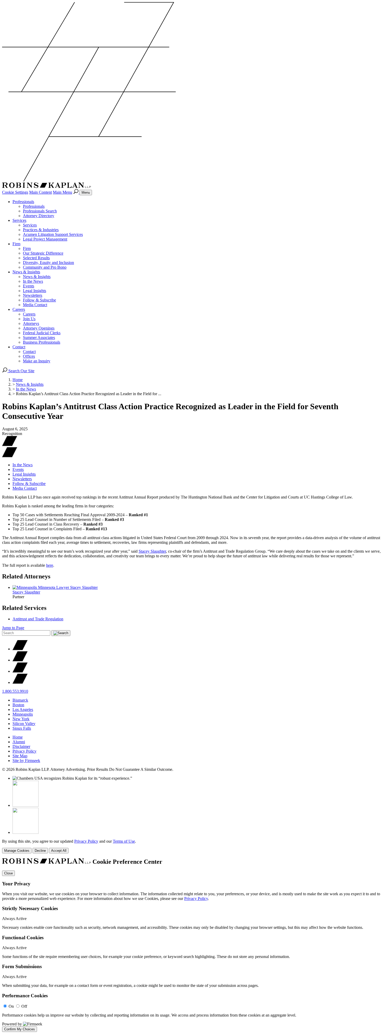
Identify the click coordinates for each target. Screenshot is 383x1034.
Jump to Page (13, 628)
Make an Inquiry (36, 361)
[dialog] (191, 846)
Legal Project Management (45, 239)
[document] (191, 945)
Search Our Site (20, 371)
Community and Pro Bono (44, 267)
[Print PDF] (9, 445)
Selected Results (36, 258)
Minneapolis (23, 714)
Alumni (19, 742)
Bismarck (20, 700)
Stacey (26, 592)
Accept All (58, 851)
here (49, 565)
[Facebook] (20, 660)
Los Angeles (23, 709)
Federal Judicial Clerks (41, 333)
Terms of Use (124, 841)
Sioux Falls (22, 728)
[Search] (76, 192)
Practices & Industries (41, 230)
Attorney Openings (38, 328)
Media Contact (35, 304)
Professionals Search (40, 211)
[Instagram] (20, 682)
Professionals (23, 201)
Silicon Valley (24, 723)
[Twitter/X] (20, 649)
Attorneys (31, 323)
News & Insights (26, 272)
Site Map (20, 756)
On (11, 1006)
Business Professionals (41, 342)
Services (19, 220)
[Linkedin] (20, 671)
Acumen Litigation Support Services (53, 234)
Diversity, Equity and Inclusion (48, 262)
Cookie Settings (15, 192)
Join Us (29, 319)
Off (24, 1006)
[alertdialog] (191, 945)
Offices (29, 356)
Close (8, 873)
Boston (18, 705)
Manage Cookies (16, 851)
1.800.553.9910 (15, 691)
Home (18, 379)
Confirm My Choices (19, 1029)
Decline (40, 851)
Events (28, 286)
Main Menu (62, 192)
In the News (33, 281)
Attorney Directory (38, 215)
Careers (19, 309)
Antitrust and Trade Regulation (38, 619)
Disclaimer (21, 746)
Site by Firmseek (26, 760)
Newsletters (32, 295)
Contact (19, 347)
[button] (9, 456)
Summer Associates (39, 337)
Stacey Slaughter (152, 551)
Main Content (40, 192)
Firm (16, 244)
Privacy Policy (24, 751)
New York (21, 719)
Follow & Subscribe (39, 300)
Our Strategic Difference (43, 253)
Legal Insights (34, 290)
